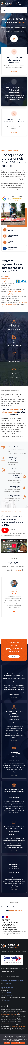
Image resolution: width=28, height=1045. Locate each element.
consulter (18, 570)
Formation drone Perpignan (14, 1013)
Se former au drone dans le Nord (18, 1026)
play (14, 38)
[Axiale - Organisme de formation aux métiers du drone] (6, 3)
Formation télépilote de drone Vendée (11, 1023)
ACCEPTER (7, 1042)
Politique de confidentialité (18, 1042)
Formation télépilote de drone (8, 1014)
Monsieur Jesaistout (17, 413)
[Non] (26, 1039)
